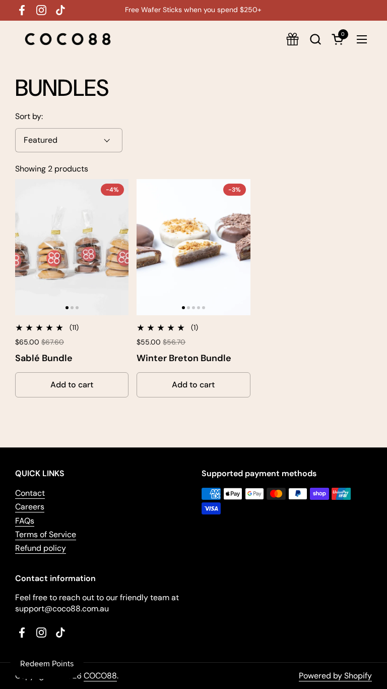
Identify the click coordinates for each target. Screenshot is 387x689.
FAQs (24, 520)
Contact (30, 493)
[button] (315, 39)
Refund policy (40, 548)
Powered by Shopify (335, 675)
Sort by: (29, 116)
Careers (29, 506)
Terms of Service (45, 534)
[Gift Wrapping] (292, 39)
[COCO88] (67, 39)
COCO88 (100, 675)
